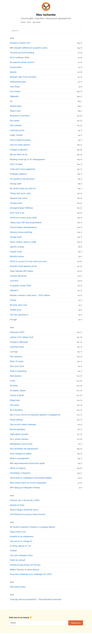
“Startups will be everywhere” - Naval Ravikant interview (35, 599)
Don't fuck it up (17, 213)
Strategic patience (18, 174)
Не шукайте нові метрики (22, 179)
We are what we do (18, 154)
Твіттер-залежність (19, 314)
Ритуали (14, 385)
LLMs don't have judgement (22, 169)
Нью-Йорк (15, 86)
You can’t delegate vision (21, 555)
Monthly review (17, 256)
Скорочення (15, 67)
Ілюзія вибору (16, 419)
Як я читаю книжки (19, 439)
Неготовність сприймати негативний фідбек (31, 478)
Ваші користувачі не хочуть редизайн (28, 482)
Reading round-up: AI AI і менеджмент (27, 159)
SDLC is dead (16, 164)
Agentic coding (17, 246)
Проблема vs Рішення (20, 473)
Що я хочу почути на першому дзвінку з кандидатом (35, 414)
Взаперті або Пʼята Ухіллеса (23, 77)
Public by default (17, 560)
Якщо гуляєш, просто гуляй (23, 242)
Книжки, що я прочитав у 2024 (24, 500)
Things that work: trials (20, 193)
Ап (11, 101)
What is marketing (18, 371)
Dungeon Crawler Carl (20, 43)
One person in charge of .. (21, 541)
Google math (16, 237)
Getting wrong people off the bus (25, 565)
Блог (29, 22)
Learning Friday (17, 347)
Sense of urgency (18, 468)
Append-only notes (18, 198)
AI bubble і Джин (18, 390)
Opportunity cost (18, 532)
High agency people (19, 434)
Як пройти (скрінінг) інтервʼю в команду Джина (32, 527)
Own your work (17, 366)
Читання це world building (22, 52)
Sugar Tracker (16, 135)
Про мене (36, 22)
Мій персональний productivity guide (27, 463)
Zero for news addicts (20, 145)
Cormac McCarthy (18, 276)
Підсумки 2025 (17, 332)
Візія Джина (15, 376)
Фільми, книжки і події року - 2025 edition (30, 295)
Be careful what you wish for (23, 188)
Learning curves (17, 130)
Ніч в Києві (15, 91)
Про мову (14, 405)
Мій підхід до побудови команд (25, 487)
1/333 (12, 381)
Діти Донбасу (16, 410)
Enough (13, 319)
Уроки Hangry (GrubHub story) (24, 509)
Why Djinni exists (17, 587)
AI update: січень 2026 (20, 285)
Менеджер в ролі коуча (21, 444)
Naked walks (16, 106)
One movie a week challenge (23, 424)
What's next (15, 111)
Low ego (14, 351)
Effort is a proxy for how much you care (28, 261)
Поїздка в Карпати (18, 149)
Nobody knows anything (21, 232)
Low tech (14, 280)
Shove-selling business (20, 140)
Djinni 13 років (16, 361)
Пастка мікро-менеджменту (23, 227)
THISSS (13, 550)
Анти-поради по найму (21, 453)
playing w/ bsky (17, 505)
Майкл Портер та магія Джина (24, 569)
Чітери (13, 300)
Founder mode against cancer (23, 266)
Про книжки (16, 125)
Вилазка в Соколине (19, 115)
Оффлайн (14, 96)
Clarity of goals (17, 395)
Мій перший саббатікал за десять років (28, 48)
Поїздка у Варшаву (19, 342)
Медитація (15, 400)
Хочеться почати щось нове (23, 217)
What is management (19, 458)
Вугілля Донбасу (17, 429)
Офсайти (14, 290)
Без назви (14, 120)
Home (23, 22)
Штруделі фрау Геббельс (21, 208)
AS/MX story (15, 310)
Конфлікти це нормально (21, 536)
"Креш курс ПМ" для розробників (25, 222)
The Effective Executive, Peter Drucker (27, 514)
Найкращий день (18, 81)
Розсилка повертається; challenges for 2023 (31, 574)
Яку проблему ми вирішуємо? (24, 448)
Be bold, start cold (18, 305)
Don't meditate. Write (19, 57)
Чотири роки (16, 203)
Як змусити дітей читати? (22, 62)
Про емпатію (16, 356)
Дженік (13, 72)
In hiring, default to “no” (20, 546)
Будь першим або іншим (21, 271)
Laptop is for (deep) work (21, 337)
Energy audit (15, 183)
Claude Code (16, 251)
